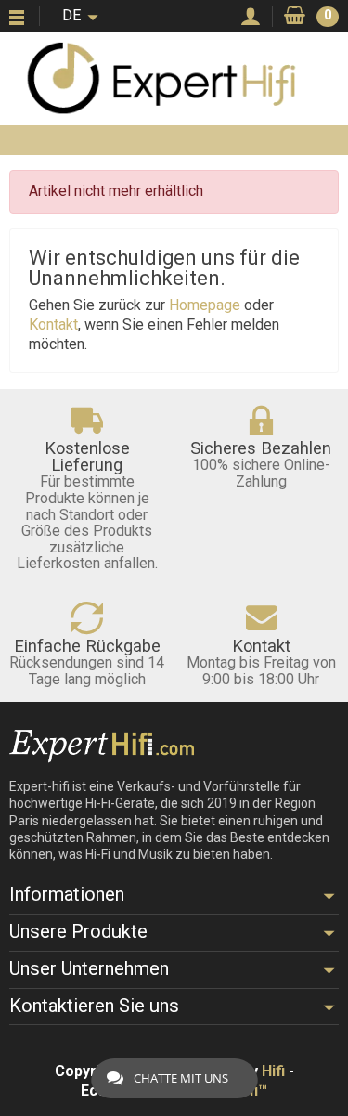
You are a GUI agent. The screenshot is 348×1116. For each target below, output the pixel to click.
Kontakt (53, 324)
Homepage (204, 305)
